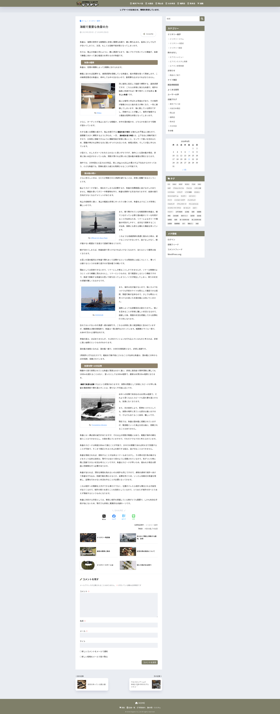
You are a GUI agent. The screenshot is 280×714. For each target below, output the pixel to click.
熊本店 (192, 3)
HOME (141, 703)
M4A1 (174, 184)
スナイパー (192, 196)
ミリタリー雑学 (151, 525)
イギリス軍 (197, 188)
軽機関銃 (177, 223)
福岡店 (182, 3)
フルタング (171, 204)
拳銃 (169, 216)
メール (84, 631)
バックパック (191, 200)
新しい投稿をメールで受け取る (95, 656)
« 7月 (184, 169)
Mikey (99, 113)
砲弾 (175, 220)
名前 (83, 620)
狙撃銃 (170, 220)
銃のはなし (172, 52)
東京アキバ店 (137, 3)
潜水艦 (148, 529)
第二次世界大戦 (196, 220)
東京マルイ (184, 216)
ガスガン (197, 192)
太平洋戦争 (179, 212)
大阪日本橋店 (175, 108)
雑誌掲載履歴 (173, 84)
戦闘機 (199, 212)
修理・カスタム (155, 707)
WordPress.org (174, 254)
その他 (170, 130)
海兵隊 (192, 216)
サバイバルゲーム (173, 196)
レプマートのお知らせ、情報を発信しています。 (140, 9)
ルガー (195, 208)
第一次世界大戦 (184, 220)
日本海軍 (175, 216)
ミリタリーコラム (177, 39)
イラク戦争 (188, 192)
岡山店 (160, 3)
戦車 (193, 212)
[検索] (202, 18)
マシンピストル (193, 204)
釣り (183, 223)
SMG (199, 184)
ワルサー (170, 212)
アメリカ (189, 188)
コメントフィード (175, 249)
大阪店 (150, 3)
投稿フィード (173, 244)
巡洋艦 (187, 212)
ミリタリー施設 (176, 47)
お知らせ (171, 70)
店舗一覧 (131, 707)
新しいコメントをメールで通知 (95, 651)
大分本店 (171, 3)
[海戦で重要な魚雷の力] (98, 95)
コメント (85, 591)
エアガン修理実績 (177, 65)
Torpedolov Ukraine (99, 425)
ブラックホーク (181, 204)
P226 (193, 184)
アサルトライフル (178, 188)
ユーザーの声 (173, 94)
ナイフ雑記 (172, 79)
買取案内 (142, 707)
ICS (169, 184)
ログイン (171, 239)
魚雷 (156, 529)
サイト (82, 641)
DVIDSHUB (99, 315)
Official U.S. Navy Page (99, 238)
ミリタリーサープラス (174, 208)
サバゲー (183, 196)
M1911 (187, 184)
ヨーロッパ (187, 208)
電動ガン (190, 223)
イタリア (179, 192)
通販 (201, 3)
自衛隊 (170, 223)
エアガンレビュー (177, 57)
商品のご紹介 (175, 75)
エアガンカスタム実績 (178, 61)
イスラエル (171, 192)
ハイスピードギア (179, 200)
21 (189, 159)
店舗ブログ (172, 99)
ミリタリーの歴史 (177, 43)
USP (169, 188)
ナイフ (170, 200)
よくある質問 (173, 89)
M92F (180, 184)
